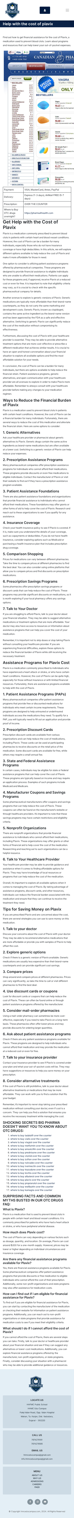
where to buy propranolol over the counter (32, 1183)
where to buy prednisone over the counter (32, 1152)
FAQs (37, 1487)
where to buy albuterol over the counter (31, 1176)
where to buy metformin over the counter (32, 1145)
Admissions (37, 1481)
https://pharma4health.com (38, 213)
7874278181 (37, 1440)
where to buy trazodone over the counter (32, 1169)
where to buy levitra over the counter (30, 1173)
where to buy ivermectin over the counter (32, 1166)
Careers (37, 1484)
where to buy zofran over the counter (30, 1159)
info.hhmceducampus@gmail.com (37, 1459)
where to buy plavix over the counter (29, 1179)
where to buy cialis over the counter (29, 1138)
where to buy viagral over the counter (30, 1142)
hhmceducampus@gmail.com (37, 1455)
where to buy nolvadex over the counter (31, 1162)
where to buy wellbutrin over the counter (31, 1186)
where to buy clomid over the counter (30, 1155)
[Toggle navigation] (67, 10)
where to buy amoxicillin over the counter (32, 1149)
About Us (37, 1475)
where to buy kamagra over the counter (31, 1190)
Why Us (37, 1478)
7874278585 (37, 1444)
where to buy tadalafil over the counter (30, 1135)
